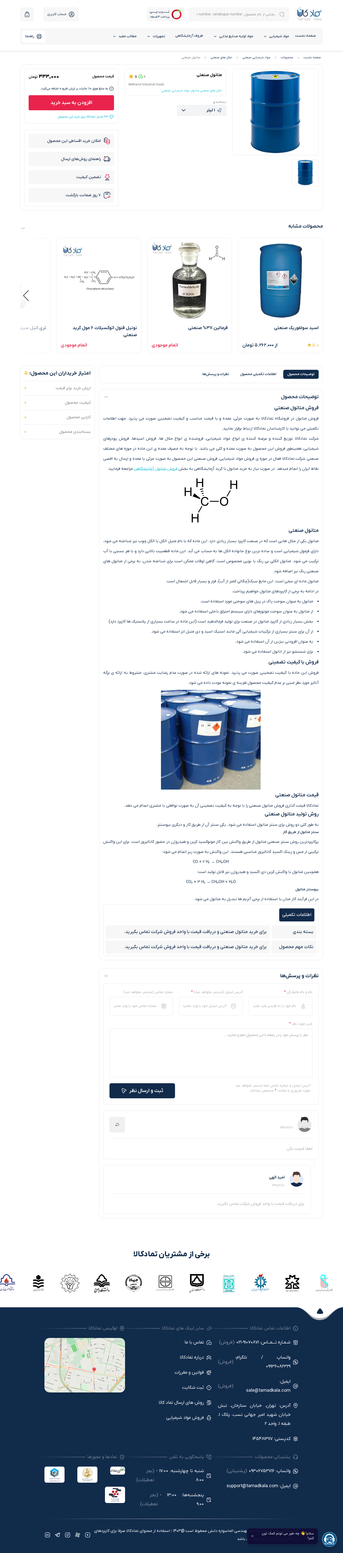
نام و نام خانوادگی (298, 992)
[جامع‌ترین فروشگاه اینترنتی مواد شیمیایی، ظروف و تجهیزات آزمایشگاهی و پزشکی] (309, 14)
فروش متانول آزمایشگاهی (156, 468)
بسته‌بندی (219, 102)
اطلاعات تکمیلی (258, 374)
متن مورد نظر (300, 1023)
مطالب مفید (128, 36)
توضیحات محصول (301, 374)
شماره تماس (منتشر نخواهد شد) (148, 992)
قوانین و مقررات (189, 1372)
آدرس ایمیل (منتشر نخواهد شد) (217, 992)
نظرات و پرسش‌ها (215, 374)
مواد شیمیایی (279, 36)
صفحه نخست (305, 35)
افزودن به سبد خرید (71, 102)
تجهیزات (159, 36)
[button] (26, 295)
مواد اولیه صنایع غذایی (236, 36)
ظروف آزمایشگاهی (189, 35)
